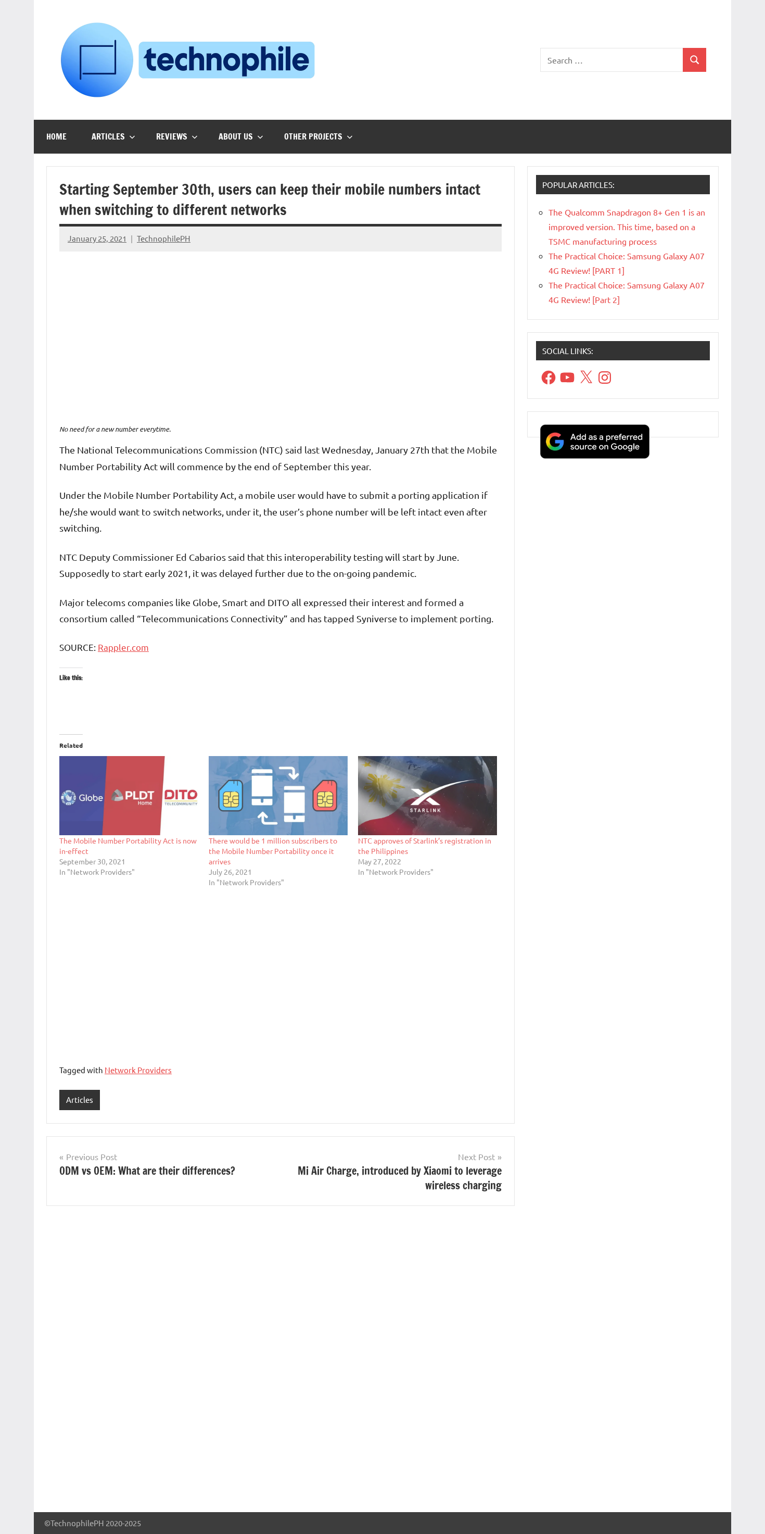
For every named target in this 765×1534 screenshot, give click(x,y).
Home (56, 136)
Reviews (171, 136)
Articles (108, 136)
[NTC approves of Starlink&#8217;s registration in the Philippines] (427, 796)
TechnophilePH (163, 238)
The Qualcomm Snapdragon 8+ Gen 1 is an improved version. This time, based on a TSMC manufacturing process (627, 226)
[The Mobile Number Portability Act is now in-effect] (128, 796)
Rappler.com (123, 647)
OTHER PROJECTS (313, 136)
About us (236, 136)
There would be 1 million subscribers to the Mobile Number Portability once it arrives (273, 851)
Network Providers (138, 1070)
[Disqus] (280, 1363)
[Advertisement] (280, 333)
